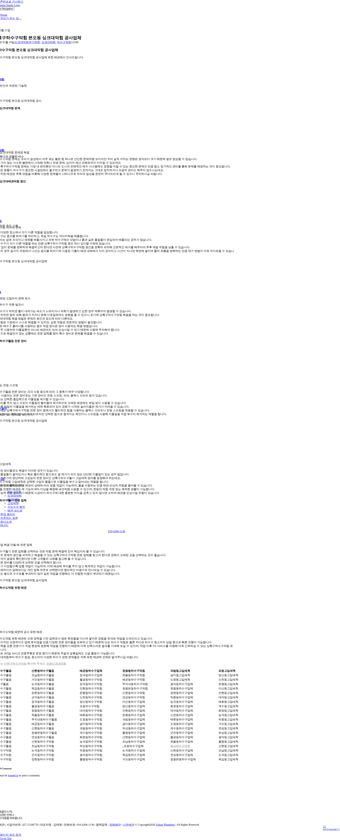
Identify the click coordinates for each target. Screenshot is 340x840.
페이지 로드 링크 (10, 834)
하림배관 (115, 824)
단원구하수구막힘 (15, 663)
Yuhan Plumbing (165, 824)
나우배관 (128, 824)
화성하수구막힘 (180, 746)
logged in (13, 775)
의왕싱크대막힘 (56, 663)
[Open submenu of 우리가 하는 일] (20, 19)
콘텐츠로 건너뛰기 (11, 1)
